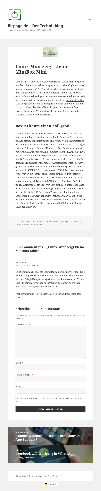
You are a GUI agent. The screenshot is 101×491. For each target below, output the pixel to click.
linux (18, 224)
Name (19, 363)
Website (20, 386)
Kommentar (23, 324)
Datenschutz (21, 476)
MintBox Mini (37, 224)
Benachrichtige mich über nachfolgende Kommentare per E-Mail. (50, 400)
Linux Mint (25, 224)
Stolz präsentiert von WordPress (43, 476)
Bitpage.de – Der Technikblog (35, 25)
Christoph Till (39, 221)
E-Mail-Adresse (24, 375)
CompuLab (67, 221)
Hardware (53, 221)
